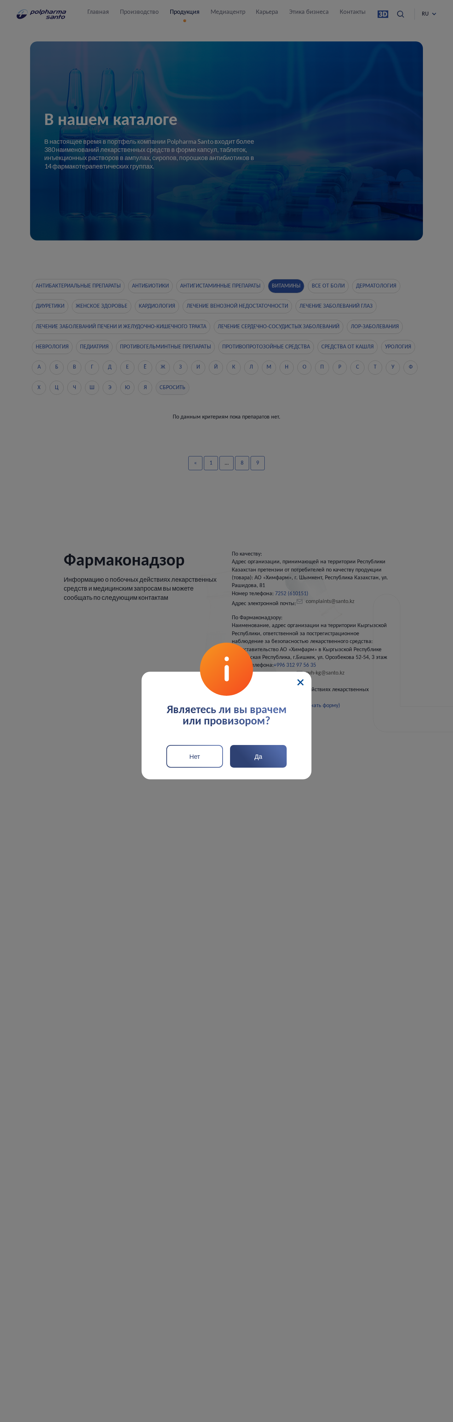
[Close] (300, 682)
